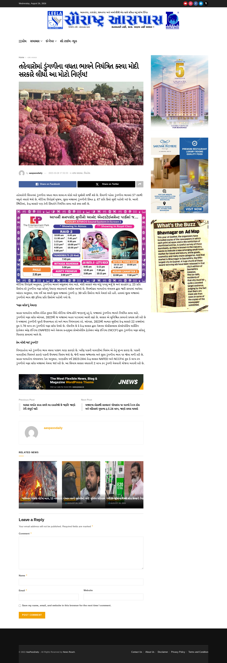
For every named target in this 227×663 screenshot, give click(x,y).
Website (88, 590)
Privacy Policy (178, 652)
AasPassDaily (32, 652)
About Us (149, 652)
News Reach (69, 652)
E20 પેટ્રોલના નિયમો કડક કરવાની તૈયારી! (127, 498)
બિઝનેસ (87, 173)
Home (21, 57)
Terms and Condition (198, 652)
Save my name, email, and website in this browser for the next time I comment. (66, 605)
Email (23, 590)
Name (23, 575)
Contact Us (136, 652)
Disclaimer (163, 652)
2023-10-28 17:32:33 (58, 173)
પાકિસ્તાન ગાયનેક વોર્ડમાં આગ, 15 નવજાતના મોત (44, 498)
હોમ (24, 41)
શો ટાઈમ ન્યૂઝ (68, 41)
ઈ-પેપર (50, 41)
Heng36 (23, 638)
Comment (25, 533)
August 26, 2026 (31, 503)
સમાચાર (35, 41)
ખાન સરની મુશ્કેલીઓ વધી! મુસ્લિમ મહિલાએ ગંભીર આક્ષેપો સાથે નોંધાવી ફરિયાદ (101, 498)
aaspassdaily (35, 173)
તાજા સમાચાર (32, 57)
